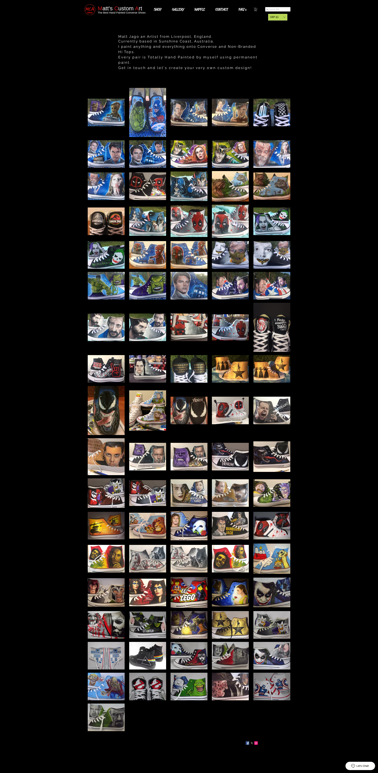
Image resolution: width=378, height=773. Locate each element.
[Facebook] (247, 743)
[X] (252, 743)
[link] (256, 9)
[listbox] (277, 17)
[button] (277, 17)
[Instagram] (256, 743)
